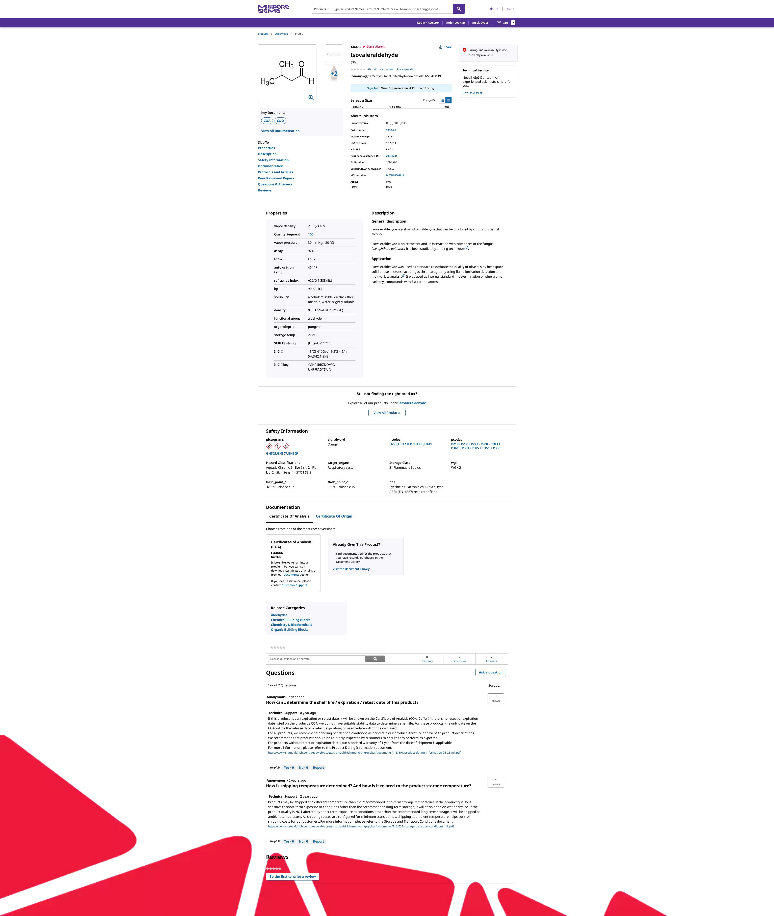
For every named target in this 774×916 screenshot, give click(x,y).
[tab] (266, 34)
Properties (266, 148)
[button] (428, 23)
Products (263, 34)
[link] (277, 647)
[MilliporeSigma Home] (273, 9)
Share (448, 47)
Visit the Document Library (351, 569)
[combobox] (388, 9)
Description (267, 154)
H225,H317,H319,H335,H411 (410, 444)
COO (280, 120)
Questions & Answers (275, 184)
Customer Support (294, 585)
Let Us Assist (473, 93)
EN (509, 9)
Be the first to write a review (294, 877)
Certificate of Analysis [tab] (289, 516)
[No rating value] (359, 69)
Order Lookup (455, 22)
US (496, 9)
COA (267, 120)
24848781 (391, 156)
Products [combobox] (320, 9)
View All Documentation (280, 131)
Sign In (372, 88)
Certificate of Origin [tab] (334, 516)
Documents (291, 574)
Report (318, 767)
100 (310, 234)
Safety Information (273, 160)
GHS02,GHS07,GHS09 (282, 453)
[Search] (459, 9)
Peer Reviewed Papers (276, 178)
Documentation (270, 166)
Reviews (265, 190)
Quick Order (480, 22)
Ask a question (406, 69)
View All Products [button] (386, 412)
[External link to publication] (467, 248)
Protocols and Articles (275, 172)
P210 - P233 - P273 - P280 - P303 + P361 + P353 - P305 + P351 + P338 (475, 446)
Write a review (383, 69)
